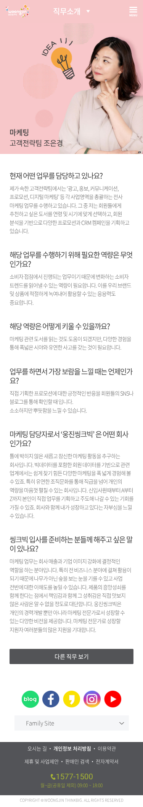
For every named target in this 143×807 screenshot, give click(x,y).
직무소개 (66, 11)
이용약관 (107, 748)
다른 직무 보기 (72, 656)
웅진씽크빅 (18, 11)
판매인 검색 (77, 761)
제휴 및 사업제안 (41, 761)
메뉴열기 (133, 11)
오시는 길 (37, 748)
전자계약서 (107, 761)
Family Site (40, 723)
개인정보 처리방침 (72, 748)
